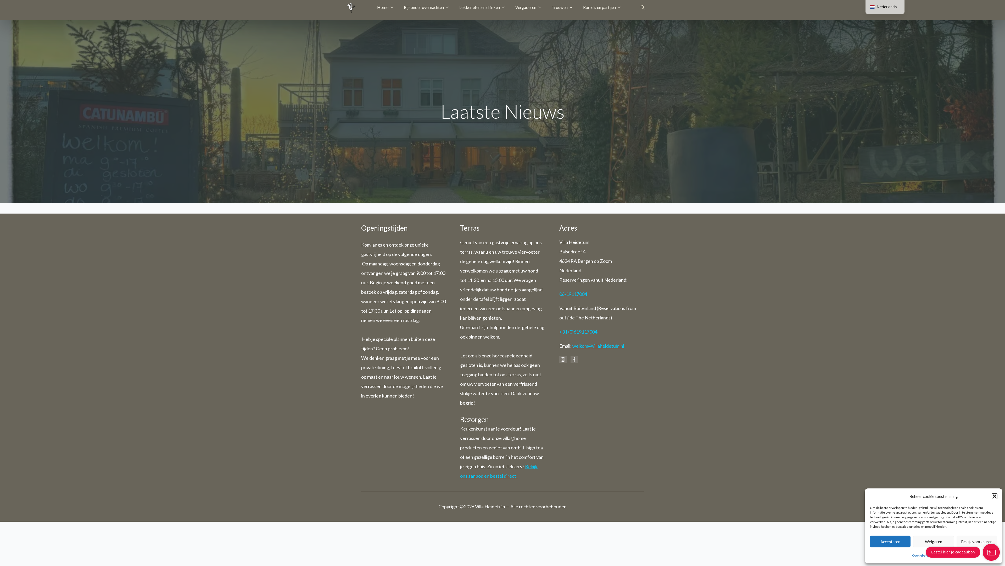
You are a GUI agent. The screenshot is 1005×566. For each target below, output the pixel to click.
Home (382, 7)
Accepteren (890, 541)
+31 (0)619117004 (578, 332)
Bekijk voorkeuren (976, 541)
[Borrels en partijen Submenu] (621, 7)
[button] (994, 496)
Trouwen (560, 7)
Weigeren (933, 541)
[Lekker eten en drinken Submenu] (505, 7)
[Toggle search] (642, 7)
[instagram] (563, 359)
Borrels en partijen (599, 7)
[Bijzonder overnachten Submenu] (449, 7)
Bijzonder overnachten (424, 7)
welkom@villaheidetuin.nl (598, 346)
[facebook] (574, 359)
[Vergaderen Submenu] (541, 7)
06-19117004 (573, 294)
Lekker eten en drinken (479, 7)
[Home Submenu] (393, 7)
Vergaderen (525, 7)
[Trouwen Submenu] (573, 7)
